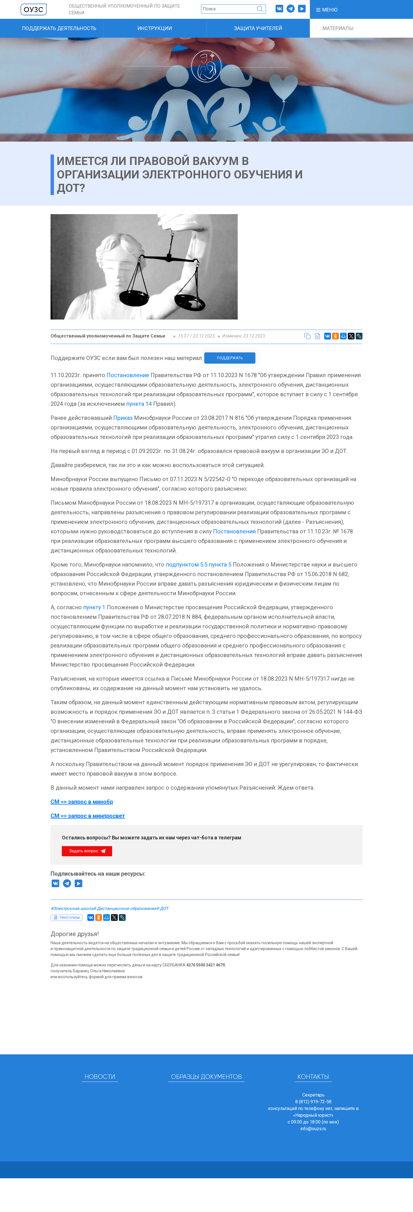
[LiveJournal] (359, 336)
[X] (351, 336)
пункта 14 (139, 403)
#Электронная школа (72, 908)
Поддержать (230, 358)
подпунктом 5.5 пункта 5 (198, 564)
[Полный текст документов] (317, 336)
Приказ (123, 417)
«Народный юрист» (313, 1115)
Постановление (127, 375)
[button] (326, 9)
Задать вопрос (84, 850)
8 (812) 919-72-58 (313, 1101)
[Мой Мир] (343, 336)
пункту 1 (94, 607)
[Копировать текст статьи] (307, 336)
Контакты (313, 1077)
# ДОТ (162, 908)
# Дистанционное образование (124, 908)
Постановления (234, 531)
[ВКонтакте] (327, 336)
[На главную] (34, 9)
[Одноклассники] (335, 336)
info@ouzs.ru (313, 1128)
